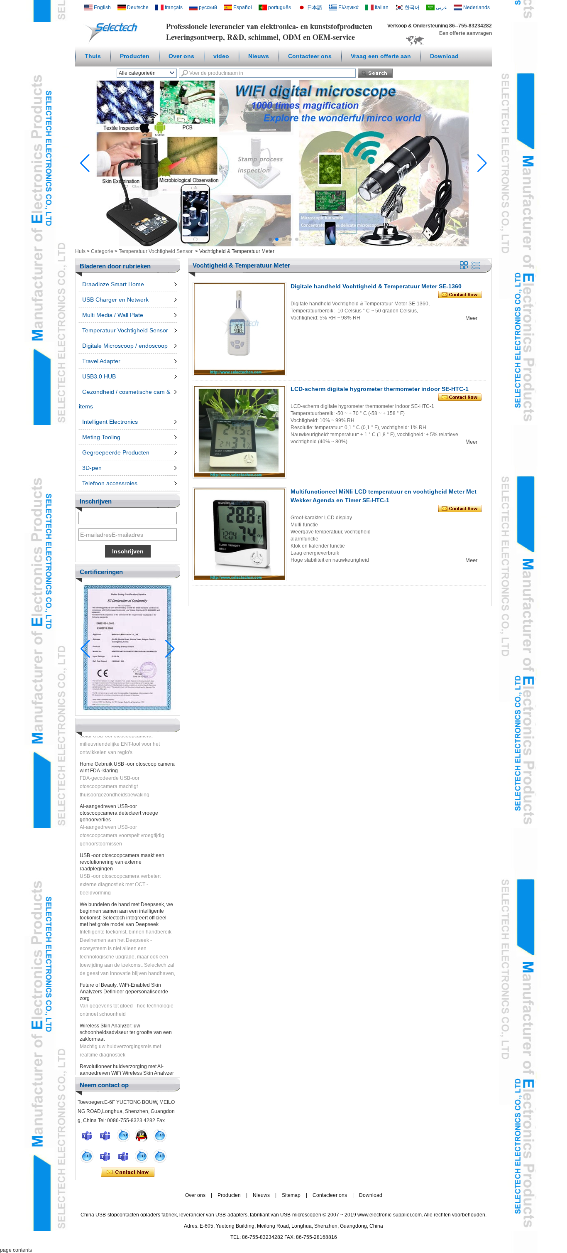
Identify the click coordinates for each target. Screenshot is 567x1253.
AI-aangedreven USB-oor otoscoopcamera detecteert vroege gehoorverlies (119, 802)
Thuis (93, 56)
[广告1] (283, 245)
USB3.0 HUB (99, 376)
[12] (159, 1135)
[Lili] (159, 1156)
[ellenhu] (141, 1135)
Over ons (181, 56)
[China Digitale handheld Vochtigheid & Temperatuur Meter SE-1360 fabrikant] (239, 329)
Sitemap (291, 1195)
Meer (471, 318)
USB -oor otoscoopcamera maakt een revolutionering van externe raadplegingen (122, 851)
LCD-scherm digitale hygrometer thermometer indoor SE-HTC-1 (380, 389)
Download (444, 56)
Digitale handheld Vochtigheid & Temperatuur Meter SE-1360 (376, 286)
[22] (86, 1156)
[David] (105, 1135)
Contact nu (127, 1172)
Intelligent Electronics (110, 421)
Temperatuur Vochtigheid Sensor (156, 251)
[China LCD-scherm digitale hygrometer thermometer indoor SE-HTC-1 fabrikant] (239, 431)
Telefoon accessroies (109, 483)
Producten (134, 56)
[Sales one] (123, 1135)
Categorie (102, 251)
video (221, 56)
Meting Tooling (101, 437)
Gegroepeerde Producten (115, 452)
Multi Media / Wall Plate (112, 315)
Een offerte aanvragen (465, 33)
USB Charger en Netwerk (115, 299)
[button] (270, 239)
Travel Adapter (101, 361)
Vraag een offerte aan (381, 56)
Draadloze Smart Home (113, 284)
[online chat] (86, 1135)
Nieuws (258, 56)
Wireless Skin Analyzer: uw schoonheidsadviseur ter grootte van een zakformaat (126, 1021)
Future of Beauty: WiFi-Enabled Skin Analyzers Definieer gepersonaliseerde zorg (124, 980)
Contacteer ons (310, 56)
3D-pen (92, 467)
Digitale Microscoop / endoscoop (125, 345)
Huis (80, 251)
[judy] (105, 1156)
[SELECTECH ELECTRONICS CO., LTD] (113, 42)
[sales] (123, 1156)
